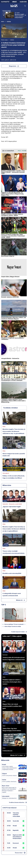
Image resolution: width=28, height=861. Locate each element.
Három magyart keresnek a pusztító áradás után (14, 455)
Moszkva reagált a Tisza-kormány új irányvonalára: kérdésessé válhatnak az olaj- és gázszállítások (20, 18)
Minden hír (19, 600)
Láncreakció (6, 473)
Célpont (4, 773)
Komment (5, 654)
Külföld (9, 21)
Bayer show (5, 785)
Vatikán (12, 40)
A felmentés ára (7, 750)
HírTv (2, 21)
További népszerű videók (18, 631)
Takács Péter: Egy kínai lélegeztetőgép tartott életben (12, 729)
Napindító (16, 830)
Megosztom (12, 66)
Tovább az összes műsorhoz (16, 802)
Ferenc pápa (4, 40)
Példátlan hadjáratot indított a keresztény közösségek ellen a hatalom (12, 682)
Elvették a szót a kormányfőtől (12, 573)
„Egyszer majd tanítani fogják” (12, 506)
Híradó (4, 764)
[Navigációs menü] (2, 5)
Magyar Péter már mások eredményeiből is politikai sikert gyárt (12, 706)
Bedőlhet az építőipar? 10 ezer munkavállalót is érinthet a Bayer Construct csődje (14, 625)
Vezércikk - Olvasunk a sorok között (12, 504)
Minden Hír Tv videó (16, 755)
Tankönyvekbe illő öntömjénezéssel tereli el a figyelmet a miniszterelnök (14, 658)
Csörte (4, 779)
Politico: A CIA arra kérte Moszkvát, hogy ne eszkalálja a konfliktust (14, 477)
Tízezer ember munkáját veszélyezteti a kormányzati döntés (13, 552)
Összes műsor (19, 852)
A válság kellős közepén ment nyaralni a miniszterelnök (12, 594)
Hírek (4, 426)
